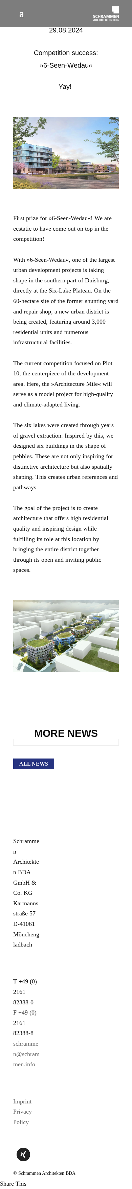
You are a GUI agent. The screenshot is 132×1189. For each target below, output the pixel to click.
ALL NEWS (33, 764)
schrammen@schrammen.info (26, 1054)
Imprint (22, 1101)
